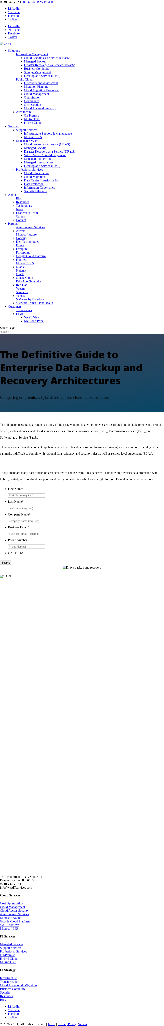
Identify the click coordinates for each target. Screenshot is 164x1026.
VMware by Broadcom (30, 299)
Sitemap (83, 1024)
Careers (21, 216)
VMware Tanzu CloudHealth (34, 303)
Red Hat (21, 285)
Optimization (32, 97)
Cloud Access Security (14, 910)
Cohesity (21, 238)
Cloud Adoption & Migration (18, 985)
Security (5, 992)
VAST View (32, 317)
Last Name (15, 501)
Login (20, 313)
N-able (20, 267)
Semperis (22, 292)
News (19, 209)
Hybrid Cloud (33, 122)
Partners (13, 223)
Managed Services (27, 140)
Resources (22, 202)
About (12, 194)
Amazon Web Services (30, 227)
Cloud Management (36, 94)
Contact (21, 220)
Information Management (32, 54)
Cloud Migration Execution (41, 90)
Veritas (20, 295)
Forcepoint (23, 252)
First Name (16, 488)
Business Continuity (36, 68)
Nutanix (21, 270)
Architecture (24, 112)
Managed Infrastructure (38, 162)
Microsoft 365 (33, 137)
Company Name (19, 514)
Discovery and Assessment (41, 83)
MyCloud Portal (34, 321)
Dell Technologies (27, 241)
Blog (19, 198)
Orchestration (32, 104)
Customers (14, 306)
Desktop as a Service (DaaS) (42, 76)
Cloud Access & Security (40, 108)
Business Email (18, 527)
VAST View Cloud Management (45, 155)
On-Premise (31, 115)
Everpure (22, 249)
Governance (31, 101)
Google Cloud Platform (31, 256)
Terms (51, 1024)
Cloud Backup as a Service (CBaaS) (47, 57)
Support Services (26, 130)
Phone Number (17, 540)
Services (13, 126)
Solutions (14, 50)
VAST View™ (9, 925)
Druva (20, 245)
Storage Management (37, 72)
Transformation (9, 981)
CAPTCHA (15, 553)
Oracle (20, 274)
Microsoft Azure (26, 234)
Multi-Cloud (32, 119)
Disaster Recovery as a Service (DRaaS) (49, 65)
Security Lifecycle (35, 191)
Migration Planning (36, 86)
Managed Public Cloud (38, 158)
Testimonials (24, 205)
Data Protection (34, 184)
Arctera (20, 231)
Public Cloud (24, 79)
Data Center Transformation (41, 180)
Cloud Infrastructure (36, 173)
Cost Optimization (11, 903)
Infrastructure (8, 978)
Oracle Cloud (24, 277)
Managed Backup (35, 61)
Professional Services (29, 169)
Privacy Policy (67, 1024)
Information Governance (39, 187)
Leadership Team (27, 212)
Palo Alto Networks (28, 281)
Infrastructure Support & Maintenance (48, 133)
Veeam (20, 288)
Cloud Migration (34, 176)
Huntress (21, 259)
